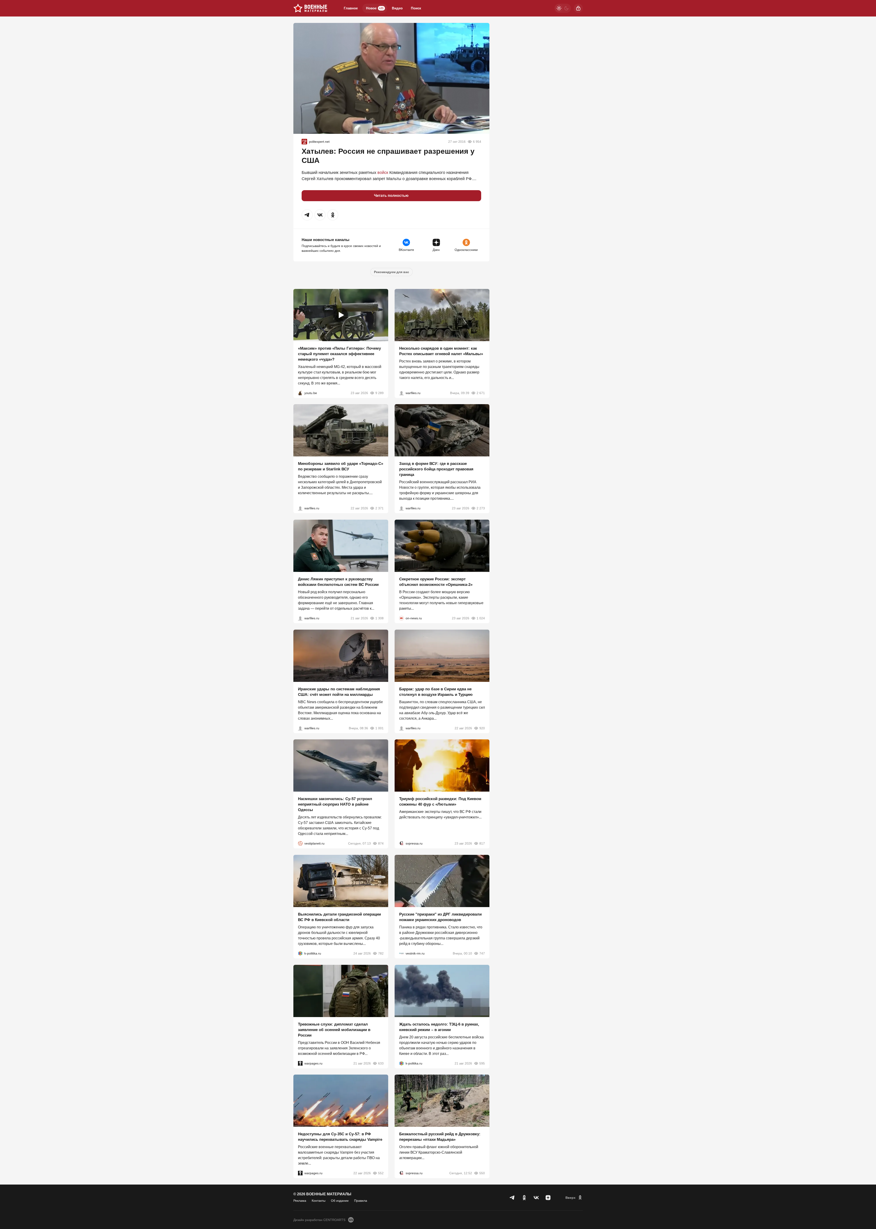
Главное (351, 8)
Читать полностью (391, 196)
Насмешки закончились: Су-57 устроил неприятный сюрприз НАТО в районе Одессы (335, 804)
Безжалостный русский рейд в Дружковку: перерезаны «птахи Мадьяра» (439, 1137)
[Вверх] (574, 1197)
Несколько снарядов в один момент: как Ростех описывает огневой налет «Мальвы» (441, 351)
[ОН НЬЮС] (401, 618)
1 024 (481, 618)
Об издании (340, 1200)
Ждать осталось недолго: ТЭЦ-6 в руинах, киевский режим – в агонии (439, 1027)
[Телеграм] (512, 1197)
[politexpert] (304, 141)
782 (381, 953)
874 (381, 843)
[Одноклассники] (524, 1197)
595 (482, 1063)
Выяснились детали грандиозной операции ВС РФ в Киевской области (339, 917)
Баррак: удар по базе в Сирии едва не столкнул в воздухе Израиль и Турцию (436, 692)
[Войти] (578, 8)
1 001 (379, 728)
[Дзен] (548, 1197)
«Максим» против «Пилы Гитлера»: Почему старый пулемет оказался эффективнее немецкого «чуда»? (339, 353)
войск (382, 172)
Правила (360, 1200)
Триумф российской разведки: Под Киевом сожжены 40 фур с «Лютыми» (440, 802)
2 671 (481, 393)
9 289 (379, 393)
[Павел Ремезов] (401, 508)
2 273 (481, 508)
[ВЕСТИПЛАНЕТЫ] (300, 843)
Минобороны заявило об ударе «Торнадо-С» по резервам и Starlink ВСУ (340, 466)
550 (482, 1173)
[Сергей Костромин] (300, 508)
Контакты (318, 1200)
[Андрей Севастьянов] (401, 393)
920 (482, 728)
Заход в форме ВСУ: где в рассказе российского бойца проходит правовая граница (436, 469)
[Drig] (401, 953)
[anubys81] (300, 393)
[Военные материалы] (310, 8)
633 (381, 1063)
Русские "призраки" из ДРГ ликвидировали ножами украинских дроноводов (440, 917)
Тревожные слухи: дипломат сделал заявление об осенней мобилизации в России (334, 1029)
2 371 (379, 508)
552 (381, 1173)
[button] (307, 214)
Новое (375, 8)
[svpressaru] (401, 843)
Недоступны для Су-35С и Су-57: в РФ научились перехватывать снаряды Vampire (340, 1137)
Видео (397, 8)
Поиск (416, 8)
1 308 (379, 618)
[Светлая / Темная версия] (562, 8)
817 (482, 843)
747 (482, 953)
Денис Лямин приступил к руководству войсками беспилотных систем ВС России (338, 582)
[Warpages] (300, 1063)
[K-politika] (300, 953)
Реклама (299, 1200)
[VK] (536, 1197)
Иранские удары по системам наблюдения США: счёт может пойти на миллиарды (339, 692)
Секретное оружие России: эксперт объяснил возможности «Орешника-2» (435, 582)
